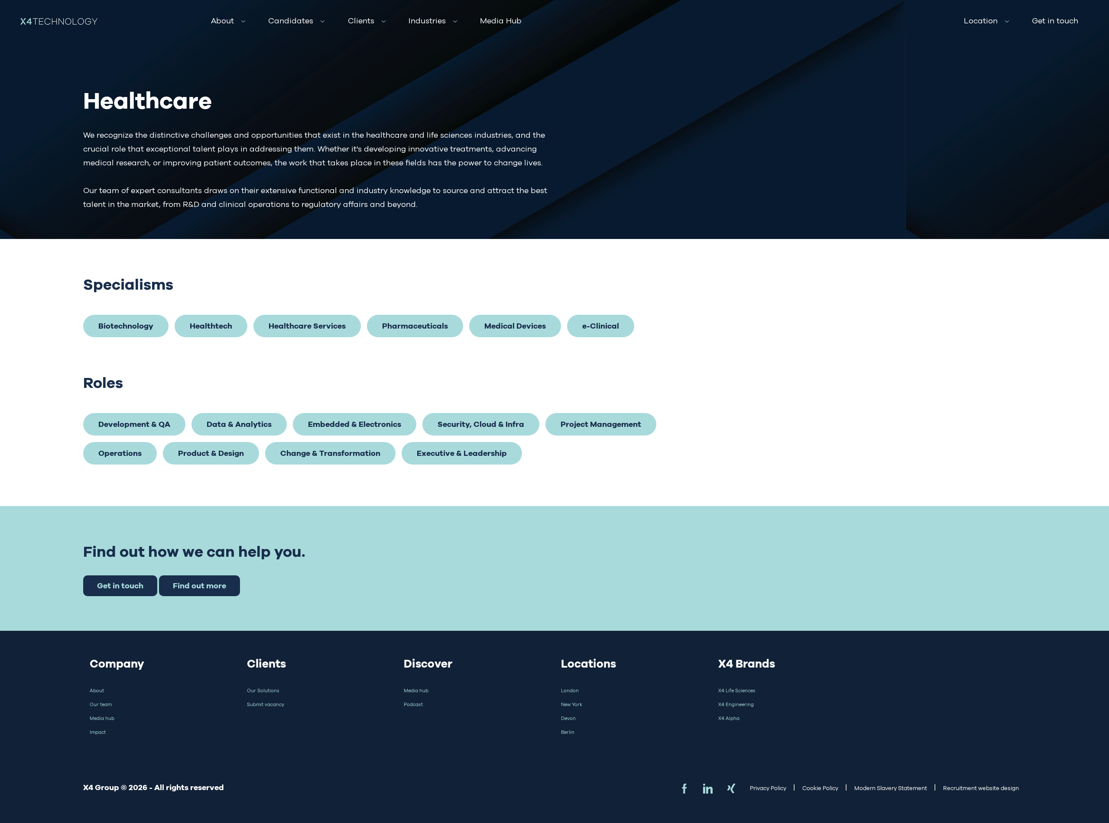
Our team (101, 704)
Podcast (413, 704)
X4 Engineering (736, 704)
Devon (568, 718)
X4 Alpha (728, 718)
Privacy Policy (768, 788)
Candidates (290, 20)
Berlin (567, 732)
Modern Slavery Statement (890, 788)
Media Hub (501, 20)
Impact (98, 732)
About (222, 20)
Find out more (199, 585)
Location (981, 20)
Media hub (102, 718)
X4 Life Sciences (737, 690)
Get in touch (1055, 20)
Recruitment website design (981, 788)
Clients (361, 20)
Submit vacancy (265, 704)
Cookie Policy (820, 788)
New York (571, 704)
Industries (427, 20)
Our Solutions (263, 690)
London (570, 690)
